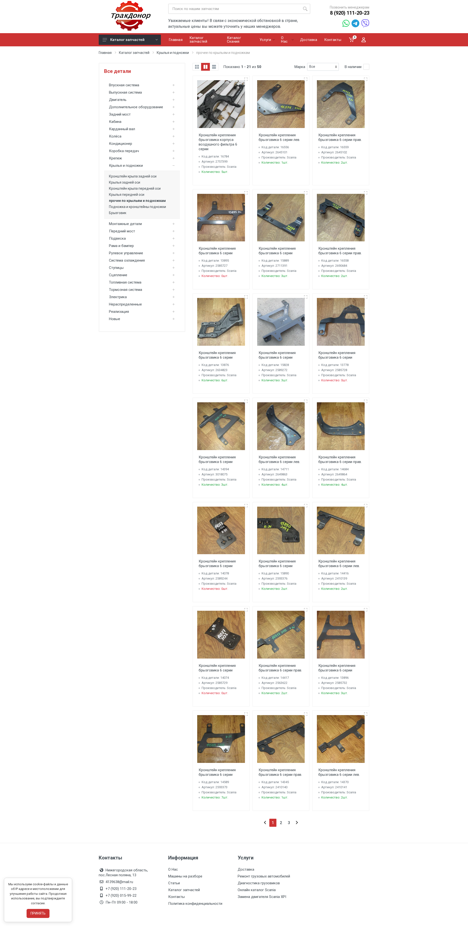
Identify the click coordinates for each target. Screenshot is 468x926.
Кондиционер (120, 143)
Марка (299, 67)
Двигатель (118, 100)
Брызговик (117, 213)
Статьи (174, 883)
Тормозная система (125, 289)
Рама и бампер (121, 246)
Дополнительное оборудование (136, 107)
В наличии (353, 67)
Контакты (176, 897)
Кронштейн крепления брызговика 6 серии (217, 250)
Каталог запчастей (127, 40)
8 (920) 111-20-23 (349, 13)
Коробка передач (124, 151)
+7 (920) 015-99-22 (121, 895)
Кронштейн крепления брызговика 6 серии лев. (279, 137)
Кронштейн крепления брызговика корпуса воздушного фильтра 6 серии (218, 142)
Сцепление (118, 275)
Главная (105, 53)
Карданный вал (122, 129)
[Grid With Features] (205, 67)
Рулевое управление (126, 253)
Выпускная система (125, 92)
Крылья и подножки (173, 53)
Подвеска (117, 238)
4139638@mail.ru (119, 882)
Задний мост (120, 114)
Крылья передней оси (126, 195)
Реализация (119, 311)
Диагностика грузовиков (259, 883)
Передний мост (122, 231)
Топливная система (125, 282)
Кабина (115, 121)
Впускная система (124, 85)
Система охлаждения (127, 260)
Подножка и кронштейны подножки (137, 207)
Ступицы (116, 268)
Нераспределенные (125, 304)
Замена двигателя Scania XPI (262, 897)
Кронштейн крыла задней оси (132, 176)
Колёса (115, 136)
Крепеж (115, 158)
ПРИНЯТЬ (38, 913)
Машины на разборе (185, 876)
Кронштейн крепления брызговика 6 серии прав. (340, 137)
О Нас (173, 869)
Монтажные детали (125, 224)
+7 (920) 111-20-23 (121, 889)
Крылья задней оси (124, 182)
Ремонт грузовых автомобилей (264, 876)
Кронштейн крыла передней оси (135, 188)
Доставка (246, 869)
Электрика (118, 297)
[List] (214, 67)
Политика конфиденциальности (195, 903)
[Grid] (197, 67)
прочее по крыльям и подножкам (137, 201)
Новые (114, 319)
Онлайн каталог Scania (257, 890)
